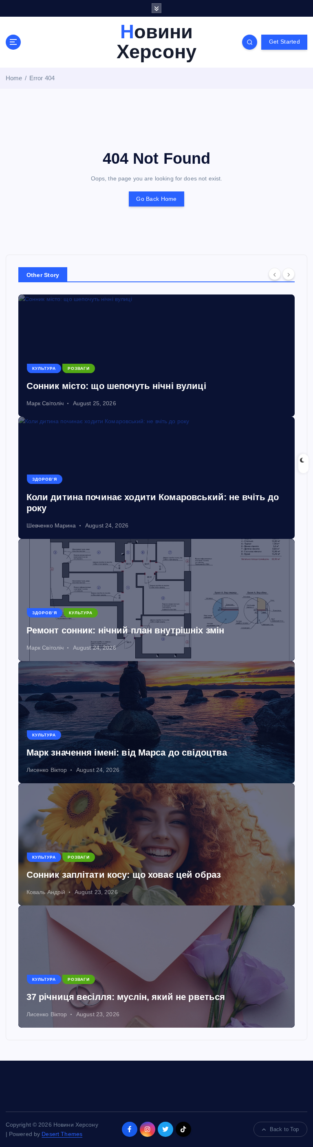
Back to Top (284, 1129)
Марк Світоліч (45, 403)
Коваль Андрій (46, 892)
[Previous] (275, 274)
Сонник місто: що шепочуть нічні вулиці (116, 386)
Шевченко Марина (51, 525)
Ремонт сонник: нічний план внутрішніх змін (125, 630)
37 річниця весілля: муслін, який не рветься (125, 997)
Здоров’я (44, 479)
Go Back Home (156, 199)
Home (14, 78)
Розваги (79, 368)
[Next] (288, 274)
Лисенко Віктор (46, 770)
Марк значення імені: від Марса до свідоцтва (126, 752)
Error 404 (42, 78)
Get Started (284, 42)
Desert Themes (62, 1134)
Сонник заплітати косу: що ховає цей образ (123, 875)
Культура (44, 368)
